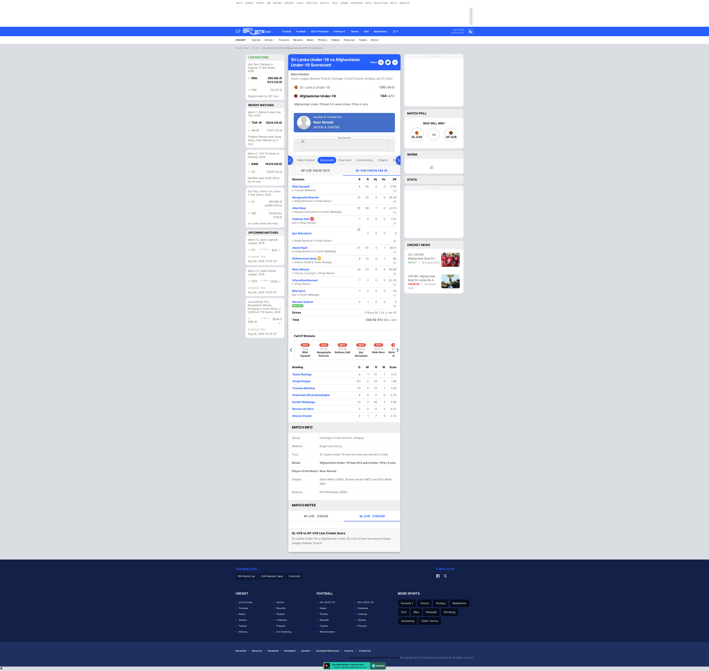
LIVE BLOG (413, 284)
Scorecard (327, 160)
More (375, 39)
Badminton (380, 31)
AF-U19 (315, 170)
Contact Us (365, 650)
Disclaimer (290, 650)
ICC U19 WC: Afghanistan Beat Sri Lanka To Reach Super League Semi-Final (422, 256)
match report (306, 160)
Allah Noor (299, 208)
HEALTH (324, 3)
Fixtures (284, 39)
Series (269, 39)
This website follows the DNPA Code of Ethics (374, 657)
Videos (335, 39)
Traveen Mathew (303, 388)
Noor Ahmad (300, 269)
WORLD (249, 3)
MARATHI (405, 3)
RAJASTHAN (381, 3)
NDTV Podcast (319, 31)
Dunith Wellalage (303, 402)
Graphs (383, 160)
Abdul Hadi (299, 248)
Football (301, 31)
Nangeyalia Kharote (305, 197)
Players (281, 625)
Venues (243, 631)
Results (298, 39)
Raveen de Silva (303, 409)
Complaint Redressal (327, 650)
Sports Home (242, 48)
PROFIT (260, 3)
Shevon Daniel (301, 416)
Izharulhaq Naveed (305, 280)
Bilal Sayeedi (301, 186)
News (310, 39)
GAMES (344, 3)
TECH (335, 3)
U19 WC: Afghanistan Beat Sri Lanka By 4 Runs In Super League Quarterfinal (422, 278)
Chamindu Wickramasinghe (311, 395)
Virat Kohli (294, 576)
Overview (345, 160)
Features (349, 39)
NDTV (239, 3)
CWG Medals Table (272, 576)
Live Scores (246, 602)
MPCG (393, 3)
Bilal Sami (298, 291)
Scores (256, 39)
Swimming (407, 620)
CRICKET (289, 3)
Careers (348, 650)
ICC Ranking (283, 631)
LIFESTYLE (312, 3)
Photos (322, 39)
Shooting (449, 612)
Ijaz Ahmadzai (301, 233)
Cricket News (418, 245)
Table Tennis (429, 620)
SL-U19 (372, 170)
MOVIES (277, 3)
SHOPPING (357, 3)
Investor (305, 650)
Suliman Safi (302, 219)
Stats (412, 179)
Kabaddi (431, 612)
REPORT (412, 262)
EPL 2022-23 (366, 602)
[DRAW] (433, 134)
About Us (257, 650)
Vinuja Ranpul (301, 381)
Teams (363, 39)
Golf (366, 31)
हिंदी (268, 3)
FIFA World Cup (246, 576)
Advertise (240, 650)
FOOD (300, 3)
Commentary (364, 160)
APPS (368, 3)
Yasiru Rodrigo (302, 374)
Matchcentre (327, 631)
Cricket (286, 31)
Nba (416, 612)
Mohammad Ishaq (306, 258)
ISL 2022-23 (327, 602)
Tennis (354, 31)
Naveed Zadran (302, 302)
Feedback (273, 650)
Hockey (441, 603)
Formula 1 (339, 31)
